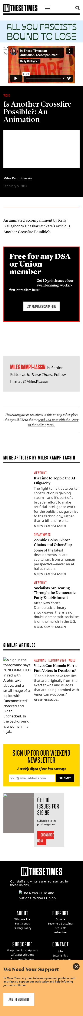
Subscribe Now (45, 837)
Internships (60, 955)
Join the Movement (19, 999)
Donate (60, 919)
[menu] (47, 9)
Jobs (60, 951)
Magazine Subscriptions (22, 950)
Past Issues (22, 923)
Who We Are (22, 919)
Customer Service (22, 959)
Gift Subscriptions (22, 954)
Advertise (60, 932)
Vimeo (43, 53)
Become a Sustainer (60, 923)
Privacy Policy (22, 928)
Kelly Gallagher (22, 53)
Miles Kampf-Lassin (17, 178)
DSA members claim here (41, 306)
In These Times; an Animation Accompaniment (38, 48)
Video (6, 95)
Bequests (60, 928)
